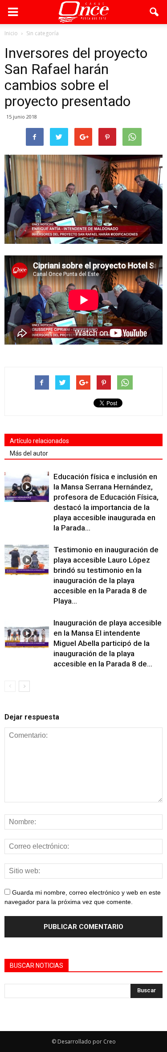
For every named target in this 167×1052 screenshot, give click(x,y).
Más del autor (29, 453)
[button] (154, 12)
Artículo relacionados (39, 440)
